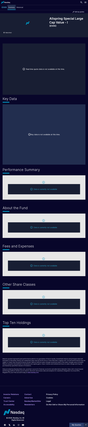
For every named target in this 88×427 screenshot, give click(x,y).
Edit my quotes (79, 12)
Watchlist (8, 32)
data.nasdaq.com (33, 372)
